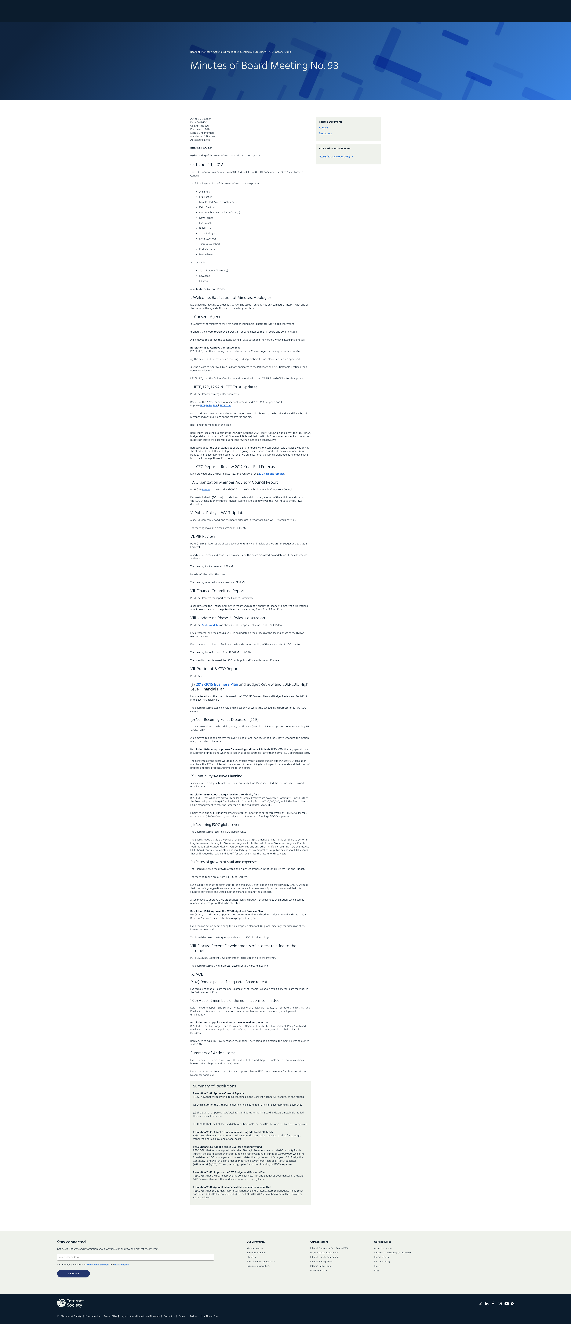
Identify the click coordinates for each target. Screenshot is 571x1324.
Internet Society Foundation (324, 1257)
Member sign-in (255, 1248)
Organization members (258, 1266)
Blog (376, 1271)
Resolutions (325, 133)
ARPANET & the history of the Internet (393, 1253)
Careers (182, 1316)
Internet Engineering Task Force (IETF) (329, 1248)
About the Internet (383, 1248)
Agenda (323, 128)
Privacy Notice (93, 1316)
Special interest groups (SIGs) (261, 1262)
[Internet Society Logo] (70, 1303)
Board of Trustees (200, 52)
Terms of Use (110, 1316)
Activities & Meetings (225, 52)
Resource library (382, 1262)
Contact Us (169, 1316)
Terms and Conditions (98, 1265)
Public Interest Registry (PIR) (324, 1253)
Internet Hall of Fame (320, 1266)
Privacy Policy (121, 1265)
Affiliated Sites (211, 1316)
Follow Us (195, 1316)
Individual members (256, 1253)
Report (206, 490)
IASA (209, 406)
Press (376, 1266)
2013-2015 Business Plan (217, 684)
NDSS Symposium (319, 1271)
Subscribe (73, 1274)
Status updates (211, 625)
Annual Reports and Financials (145, 1316)
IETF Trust (225, 406)
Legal (123, 1316)
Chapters (251, 1257)
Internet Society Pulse (321, 1262)
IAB (215, 406)
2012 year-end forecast (271, 474)
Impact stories (381, 1257)
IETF (202, 406)
